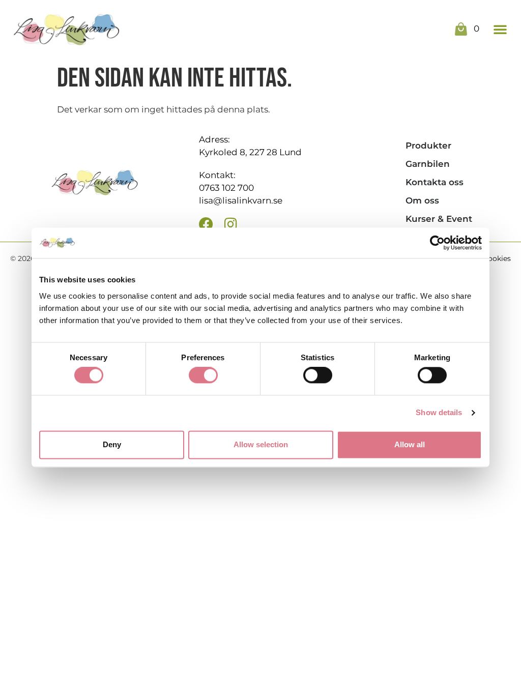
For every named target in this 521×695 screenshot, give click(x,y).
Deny (112, 444)
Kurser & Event (439, 219)
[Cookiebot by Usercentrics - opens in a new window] (437, 242)
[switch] (203, 375)
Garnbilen (428, 164)
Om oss (422, 200)
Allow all (409, 444)
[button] (500, 29)
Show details (439, 413)
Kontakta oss (435, 182)
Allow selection (261, 444)
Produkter (428, 145)
